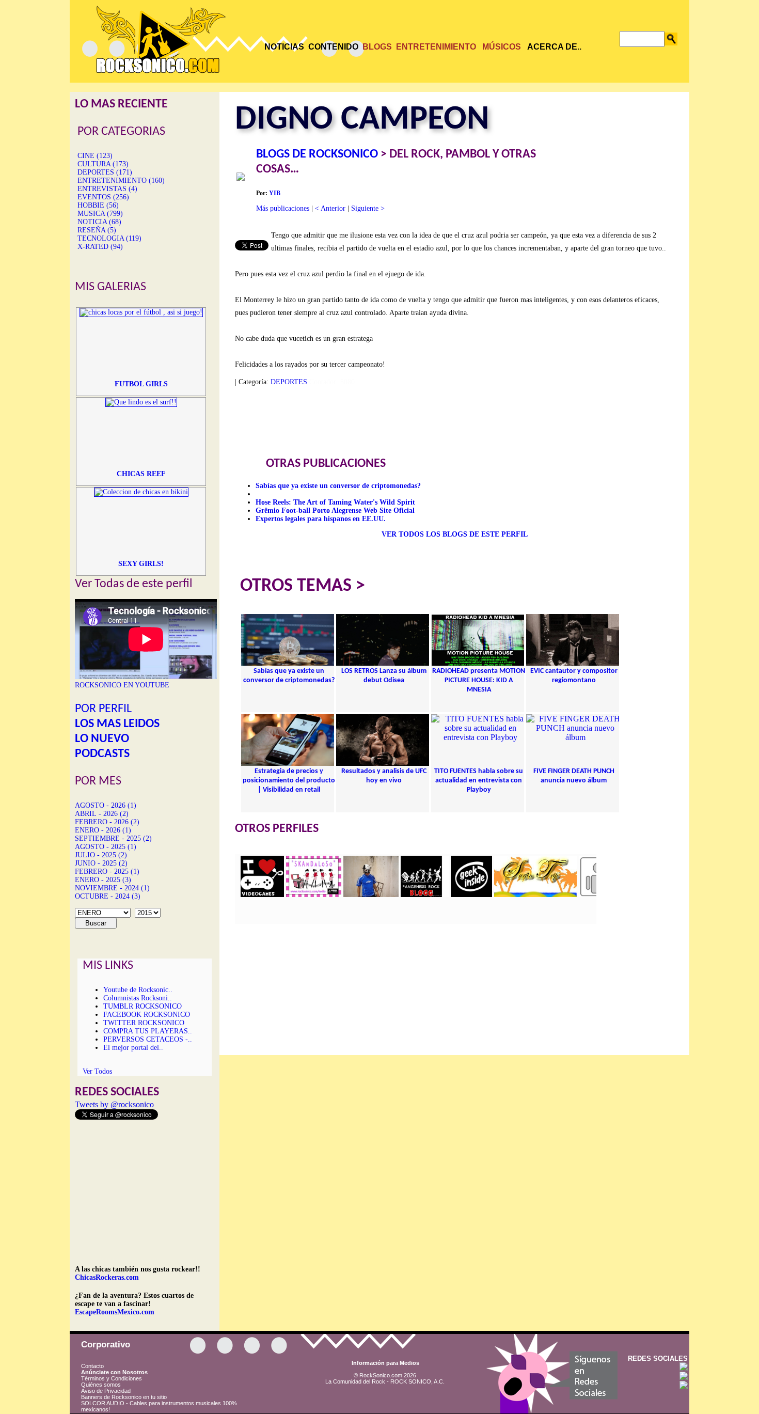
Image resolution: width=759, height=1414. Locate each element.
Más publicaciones (282, 208)
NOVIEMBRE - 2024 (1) (112, 888)
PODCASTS (102, 754)
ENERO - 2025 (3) (103, 880)
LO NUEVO (102, 739)
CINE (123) (95, 156)
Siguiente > (368, 208)
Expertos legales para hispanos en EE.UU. (321, 519)
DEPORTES (289, 382)
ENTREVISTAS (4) (107, 189)
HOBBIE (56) (98, 205)
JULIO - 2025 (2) (101, 855)
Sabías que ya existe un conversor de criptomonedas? (338, 486)
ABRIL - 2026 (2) (102, 814)
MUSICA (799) (100, 213)
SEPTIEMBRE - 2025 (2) (113, 838)
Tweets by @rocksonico (114, 1104)
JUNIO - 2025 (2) (101, 863)
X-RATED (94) (100, 246)
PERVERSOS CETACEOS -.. (147, 1039)
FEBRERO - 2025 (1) (107, 871)
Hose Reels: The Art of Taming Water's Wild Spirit (335, 502)
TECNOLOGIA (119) (109, 238)
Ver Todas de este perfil (134, 584)
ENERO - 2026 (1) (103, 830)
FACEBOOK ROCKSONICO (146, 1014)
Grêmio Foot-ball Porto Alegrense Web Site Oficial (335, 510)
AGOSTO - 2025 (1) (105, 847)
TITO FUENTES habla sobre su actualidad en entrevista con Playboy (478, 780)
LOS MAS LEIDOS (117, 724)
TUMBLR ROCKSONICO (142, 1006)
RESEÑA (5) (96, 230)
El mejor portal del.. (133, 1047)
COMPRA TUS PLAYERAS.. (147, 1031)
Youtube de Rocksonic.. (137, 990)
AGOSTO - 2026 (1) (105, 805)
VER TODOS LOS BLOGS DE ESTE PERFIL (455, 534)
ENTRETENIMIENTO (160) (121, 180)
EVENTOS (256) (103, 197)
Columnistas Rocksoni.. (137, 998)
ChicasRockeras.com (107, 1277)
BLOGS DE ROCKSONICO (317, 154)
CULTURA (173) (103, 164)
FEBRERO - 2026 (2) (107, 822)
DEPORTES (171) (104, 172)
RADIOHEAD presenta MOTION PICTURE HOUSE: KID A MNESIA (478, 680)
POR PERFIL (103, 709)
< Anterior (330, 208)
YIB (274, 193)
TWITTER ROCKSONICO (143, 1023)
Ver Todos (97, 1071)
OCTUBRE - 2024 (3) (107, 896)
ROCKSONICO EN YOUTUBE (122, 685)
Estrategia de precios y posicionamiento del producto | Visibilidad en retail (289, 780)
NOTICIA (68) (99, 222)
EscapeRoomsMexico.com (114, 1312)
